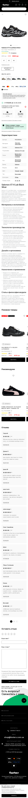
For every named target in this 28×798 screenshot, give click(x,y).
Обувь (16, 177)
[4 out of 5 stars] (11, 634)
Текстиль (17, 143)
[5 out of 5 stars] (14, 634)
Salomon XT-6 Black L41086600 (9, 348)
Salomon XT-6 (18, 147)
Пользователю (8, 715)
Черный (17, 171)
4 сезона (17, 156)
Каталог (6, 710)
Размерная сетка (5, 64)
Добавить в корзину (7, 69)
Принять (14, 795)
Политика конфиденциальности (9, 792)
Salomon (17, 164)
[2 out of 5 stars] (6, 634)
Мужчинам (18, 161)
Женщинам (18, 160)
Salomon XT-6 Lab (19, 150)
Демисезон (18, 155)
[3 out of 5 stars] (8, 634)
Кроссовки (18, 174)
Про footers (7, 720)
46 (14, 60)
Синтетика (18, 144)
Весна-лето (18, 154)
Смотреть (13, 359)
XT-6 (16, 167)
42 (9, 60)
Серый (21, 171)
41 (3, 60)
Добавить (7, 344)
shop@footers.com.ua (14, 737)
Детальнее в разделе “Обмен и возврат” (11, 131)
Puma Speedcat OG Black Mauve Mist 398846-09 (11, 407)
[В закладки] (25, 14)
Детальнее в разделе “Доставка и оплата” (12, 120)
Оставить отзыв (14, 681)
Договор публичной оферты (14, 784)
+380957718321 (15, 730)
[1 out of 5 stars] (3, 634)
